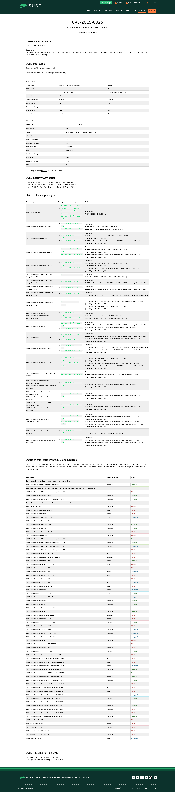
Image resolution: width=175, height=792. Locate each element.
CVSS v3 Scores (31, 121)
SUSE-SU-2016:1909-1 (36, 182)
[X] (142, 777)
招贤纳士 (38, 777)
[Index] (89, 32)
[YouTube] (133, 777)
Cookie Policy (152, 788)
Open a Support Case (27, 788)
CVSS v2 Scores (31, 81)
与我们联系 (85, 777)
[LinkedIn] (146, 777)
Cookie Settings (129, 788)
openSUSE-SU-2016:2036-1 (38, 187)
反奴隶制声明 (51, 777)
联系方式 (142, 10)
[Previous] (82, 32)
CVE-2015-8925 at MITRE (35, 46)
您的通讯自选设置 (67, 777)
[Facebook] (137, 777)
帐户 (129, 3)
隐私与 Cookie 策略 (142, 788)
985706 (44, 171)
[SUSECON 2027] (106, 2)
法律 (44, 777)
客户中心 (119, 3)
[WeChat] (150, 777)
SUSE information (36, 64)
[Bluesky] (155, 777)
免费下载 (152, 11)
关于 (58, 777)
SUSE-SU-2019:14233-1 (37, 184)
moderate (56, 73)
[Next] (94, 32)
